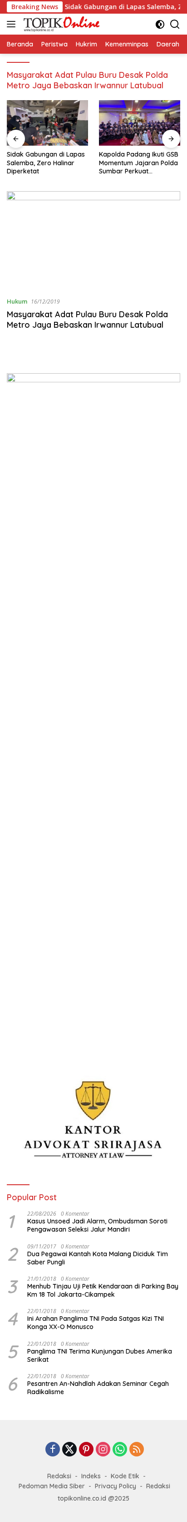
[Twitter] (69, 1450)
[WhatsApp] (120, 1450)
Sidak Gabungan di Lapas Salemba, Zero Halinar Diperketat (46, 162)
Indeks (91, 1476)
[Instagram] (103, 1450)
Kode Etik (125, 1476)
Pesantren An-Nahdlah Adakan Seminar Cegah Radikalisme (98, 1388)
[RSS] (136, 1450)
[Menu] (13, 24)
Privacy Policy (115, 1486)
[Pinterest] (86, 1450)
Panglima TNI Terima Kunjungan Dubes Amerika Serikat (99, 1355)
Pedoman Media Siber (52, 1486)
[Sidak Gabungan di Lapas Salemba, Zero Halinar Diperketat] (47, 123)
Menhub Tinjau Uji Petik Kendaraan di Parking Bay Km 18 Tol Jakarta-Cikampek (102, 1290)
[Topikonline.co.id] (60, 24)
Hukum (17, 301)
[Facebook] (52, 1450)
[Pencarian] (175, 24)
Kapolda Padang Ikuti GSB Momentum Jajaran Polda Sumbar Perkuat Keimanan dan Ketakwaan (139, 162)
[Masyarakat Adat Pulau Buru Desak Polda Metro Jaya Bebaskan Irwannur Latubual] (93, 240)
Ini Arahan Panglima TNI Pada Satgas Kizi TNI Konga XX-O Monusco (95, 1322)
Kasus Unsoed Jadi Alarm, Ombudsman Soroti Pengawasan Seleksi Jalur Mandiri (97, 1225)
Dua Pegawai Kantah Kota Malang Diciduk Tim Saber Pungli (97, 1258)
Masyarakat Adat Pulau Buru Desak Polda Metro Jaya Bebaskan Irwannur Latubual (87, 319)
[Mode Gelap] (160, 24)
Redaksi (59, 1476)
